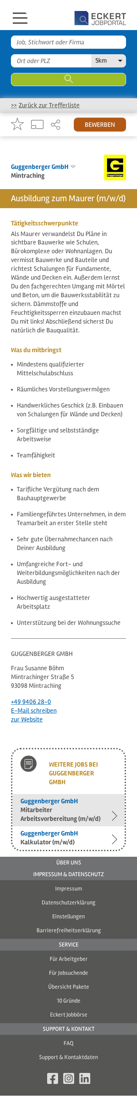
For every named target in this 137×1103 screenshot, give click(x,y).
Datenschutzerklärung (68, 902)
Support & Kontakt (69, 1029)
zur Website (27, 719)
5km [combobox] (101, 60)
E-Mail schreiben (34, 711)
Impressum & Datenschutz (68, 874)
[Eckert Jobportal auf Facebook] (52, 1080)
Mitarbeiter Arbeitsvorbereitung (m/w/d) (60, 810)
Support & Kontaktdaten (68, 1057)
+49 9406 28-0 (31, 702)
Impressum (68, 888)
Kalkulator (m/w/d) (49, 837)
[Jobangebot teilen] (55, 125)
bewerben (100, 125)
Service (69, 944)
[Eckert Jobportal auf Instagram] (68, 1080)
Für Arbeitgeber (69, 959)
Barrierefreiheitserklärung (69, 930)
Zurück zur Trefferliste (49, 105)
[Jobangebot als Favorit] (17, 124)
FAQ (68, 1043)
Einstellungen (68, 916)
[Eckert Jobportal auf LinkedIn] (84, 1080)
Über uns (68, 862)
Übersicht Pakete (68, 987)
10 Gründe (68, 1000)
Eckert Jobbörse (68, 1014)
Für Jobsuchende (68, 973)
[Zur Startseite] (87, 15)
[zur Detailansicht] (37, 125)
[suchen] (68, 79)
